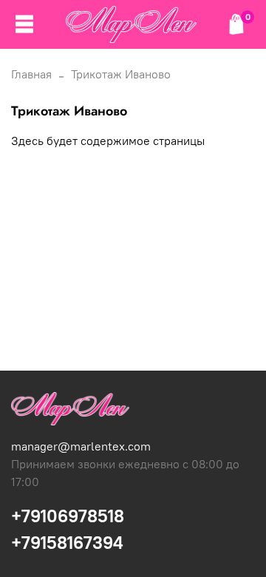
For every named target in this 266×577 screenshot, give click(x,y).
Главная (31, 74)
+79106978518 (67, 516)
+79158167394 (67, 542)
